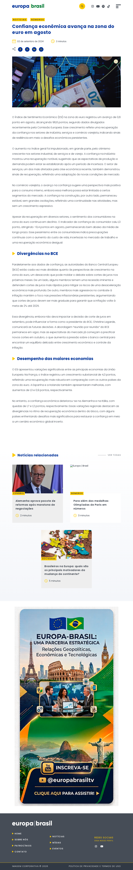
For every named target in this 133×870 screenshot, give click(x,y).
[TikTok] (108, 6)
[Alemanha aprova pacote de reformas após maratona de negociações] (37, 479)
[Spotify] (103, 6)
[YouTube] (98, 6)
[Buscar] (82, 6)
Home (18, 833)
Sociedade (49, 558)
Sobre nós (21, 839)
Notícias (19, 19)
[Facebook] (20, 49)
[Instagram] (92, 6)
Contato (21, 851)
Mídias (56, 842)
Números (37, 19)
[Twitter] (27, 49)
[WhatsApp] (41, 49)
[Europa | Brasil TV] (66, 706)
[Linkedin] (34, 49)
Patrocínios (23, 845)
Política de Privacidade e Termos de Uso (95, 866)
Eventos (57, 848)
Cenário (18, 493)
